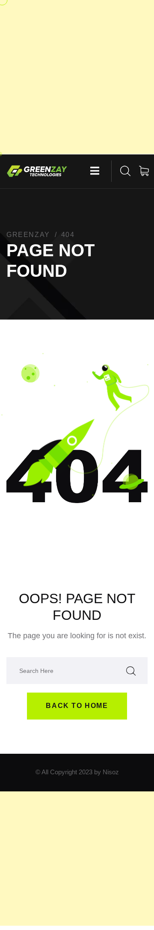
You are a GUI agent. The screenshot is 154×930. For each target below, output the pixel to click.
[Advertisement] (77, 77)
